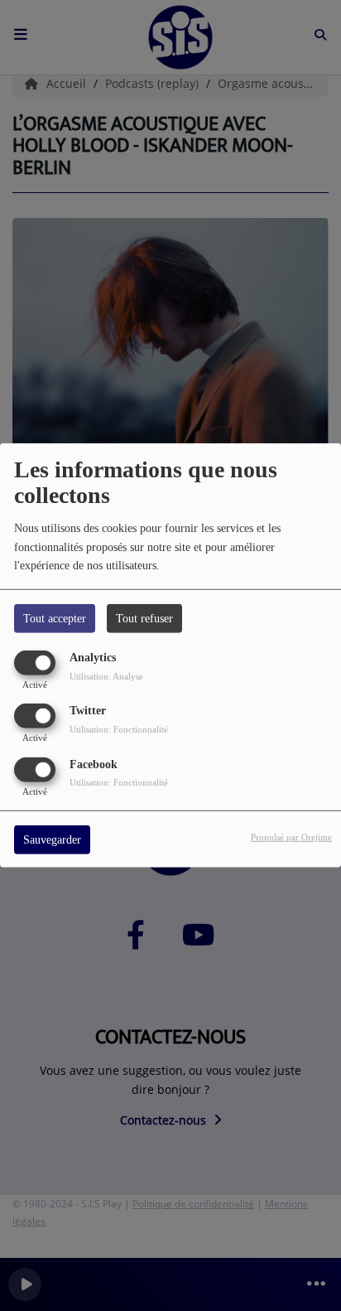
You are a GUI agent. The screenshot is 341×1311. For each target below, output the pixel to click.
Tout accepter (54, 618)
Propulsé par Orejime (291, 836)
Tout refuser (144, 618)
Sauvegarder (52, 839)
